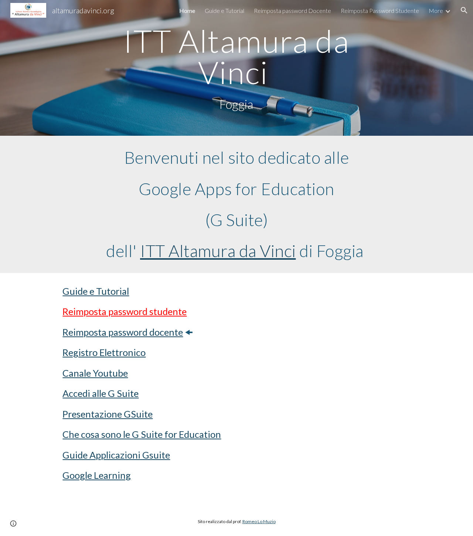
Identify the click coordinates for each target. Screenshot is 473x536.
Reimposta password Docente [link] (292, 10)
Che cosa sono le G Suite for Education (141, 434)
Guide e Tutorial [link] (224, 10)
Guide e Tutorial (95, 291)
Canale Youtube (95, 372)
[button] (464, 10)
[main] (236, 68)
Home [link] (187, 10)
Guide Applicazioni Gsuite (116, 454)
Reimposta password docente (122, 332)
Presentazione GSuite (107, 413)
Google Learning (96, 475)
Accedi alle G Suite (100, 393)
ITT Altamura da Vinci (218, 251)
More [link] (436, 10)
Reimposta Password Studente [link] (380, 10)
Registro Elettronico (104, 352)
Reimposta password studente (124, 311)
